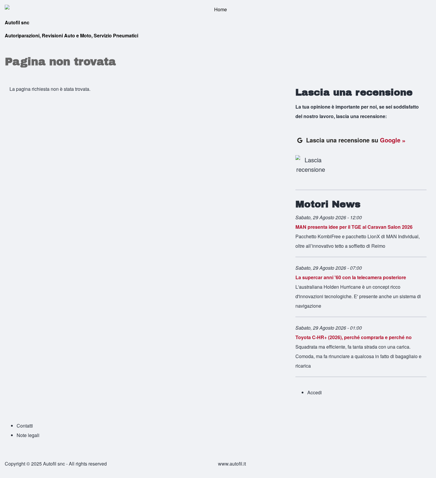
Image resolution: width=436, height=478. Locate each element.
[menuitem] (314, 392)
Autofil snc (17, 22)
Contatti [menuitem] (25, 425)
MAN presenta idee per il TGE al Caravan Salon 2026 (354, 226)
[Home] (218, 9)
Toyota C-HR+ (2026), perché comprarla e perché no (353, 337)
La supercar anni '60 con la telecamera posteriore (350, 277)
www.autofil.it (232, 463)
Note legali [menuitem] (28, 435)
